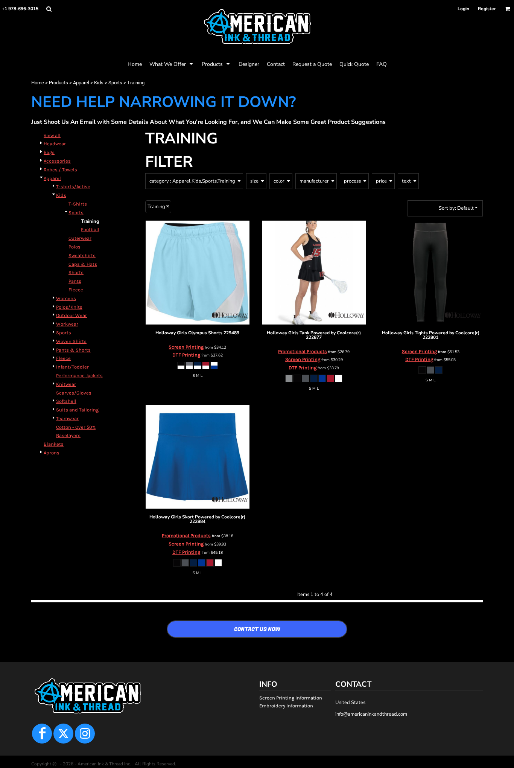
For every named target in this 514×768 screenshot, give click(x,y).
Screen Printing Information (290, 698)
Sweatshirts (82, 255)
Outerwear (79, 238)
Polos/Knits (69, 307)
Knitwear (66, 384)
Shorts (76, 272)
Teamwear (67, 418)
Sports (115, 82)
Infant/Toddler (72, 367)
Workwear (67, 324)
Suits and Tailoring (77, 410)
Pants (74, 281)
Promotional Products (302, 351)
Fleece (75, 290)
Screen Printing (186, 347)
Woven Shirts (71, 341)
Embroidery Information (286, 706)
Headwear (55, 143)
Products (58, 82)
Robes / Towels (60, 169)
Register (487, 9)
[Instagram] (85, 734)
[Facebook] (42, 734)
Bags (49, 152)
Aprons (51, 453)
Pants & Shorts (73, 350)
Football (90, 229)
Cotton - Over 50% (76, 427)
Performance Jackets (79, 375)
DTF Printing (186, 355)
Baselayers (68, 435)
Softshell (66, 401)
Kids (98, 82)
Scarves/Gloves (73, 393)
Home (37, 82)
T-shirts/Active (73, 186)
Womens (66, 298)
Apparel (81, 82)
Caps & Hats (82, 264)
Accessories (57, 161)
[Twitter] (63, 734)
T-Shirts (77, 204)
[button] (49, 9)
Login (463, 9)
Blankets (54, 444)
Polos (74, 247)
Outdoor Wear (71, 315)
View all (52, 135)
